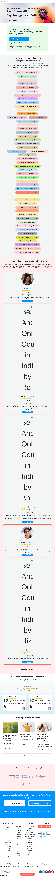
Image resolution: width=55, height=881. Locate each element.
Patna (18, 838)
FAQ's (29, 840)
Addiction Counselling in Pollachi (27, 80)
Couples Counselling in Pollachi (27, 125)
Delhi (8, 827)
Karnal (19, 836)
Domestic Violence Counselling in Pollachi (27, 140)
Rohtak (19, 830)
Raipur (8, 854)
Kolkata (8, 834)
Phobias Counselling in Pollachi (27, 222)
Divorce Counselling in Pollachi (27, 136)
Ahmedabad (8, 846)
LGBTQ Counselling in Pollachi (27, 170)
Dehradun (18, 826)
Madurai (19, 849)
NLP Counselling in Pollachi (27, 203)
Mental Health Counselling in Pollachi (27, 188)
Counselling (30, 830)
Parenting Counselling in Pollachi (27, 214)
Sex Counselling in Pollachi (27, 241)
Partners (30, 850)
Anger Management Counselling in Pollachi (27, 95)
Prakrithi (23, 542)
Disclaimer (29, 848)
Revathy (23, 396)
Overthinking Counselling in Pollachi (27, 207)
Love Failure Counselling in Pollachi (27, 177)
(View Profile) (30, 288)
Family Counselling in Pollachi (17, 151)
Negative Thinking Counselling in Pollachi (27, 200)
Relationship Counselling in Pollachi (27, 237)
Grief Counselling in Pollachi (37, 151)
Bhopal (19, 851)
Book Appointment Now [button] (20, 39)
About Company (30, 826)
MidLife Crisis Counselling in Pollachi (27, 192)
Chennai (8, 829)
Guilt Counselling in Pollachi (27, 155)
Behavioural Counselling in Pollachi (27, 102)
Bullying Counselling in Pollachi (27, 114)
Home (9, 20)
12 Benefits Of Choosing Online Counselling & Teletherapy (42, 737)
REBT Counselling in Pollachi (27, 233)
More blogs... (27, 756)
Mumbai (8, 840)
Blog (30, 852)
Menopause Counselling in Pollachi (27, 185)
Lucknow (8, 852)
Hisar (19, 832)
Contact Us (30, 854)
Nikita (23, 650)
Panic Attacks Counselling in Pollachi (27, 211)
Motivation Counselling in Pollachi (27, 196)
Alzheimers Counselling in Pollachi (27, 91)
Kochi (18, 828)
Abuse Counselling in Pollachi (27, 76)
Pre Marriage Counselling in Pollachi (27, 229)
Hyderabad (8, 842)
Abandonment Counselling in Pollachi (27, 72)
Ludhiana (8, 857)
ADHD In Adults (25, 735)
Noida (8, 832)
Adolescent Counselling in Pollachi (27, 87)
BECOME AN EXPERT (45, 826)
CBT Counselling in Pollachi (38, 117)
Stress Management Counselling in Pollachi (27, 248)
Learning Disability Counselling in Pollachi (27, 166)
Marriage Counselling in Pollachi (27, 181)
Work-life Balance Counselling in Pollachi (27, 252)
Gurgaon (8, 844)
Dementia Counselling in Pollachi (27, 128)
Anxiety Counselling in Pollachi (27, 99)
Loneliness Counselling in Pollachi (27, 173)
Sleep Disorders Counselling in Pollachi (27, 244)
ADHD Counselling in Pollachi (27, 84)
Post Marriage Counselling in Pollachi (27, 226)
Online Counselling (30, 834)
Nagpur (19, 840)
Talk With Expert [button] (27, 301)
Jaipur (8, 848)
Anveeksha (23, 507)
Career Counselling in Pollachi (17, 117)
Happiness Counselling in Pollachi (27, 158)
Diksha (24, 289)
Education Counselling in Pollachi (27, 147)
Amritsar (19, 847)
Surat (8, 850)
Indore (19, 845)
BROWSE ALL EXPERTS (27, 669)
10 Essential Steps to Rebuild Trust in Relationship (9, 736)
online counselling (21, 63)
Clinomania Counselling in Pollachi (27, 121)
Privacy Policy (29, 842)
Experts (30, 828)
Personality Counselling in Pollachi (27, 218)
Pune (8, 838)
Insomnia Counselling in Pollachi (27, 162)
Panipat (19, 834)
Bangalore (8, 836)
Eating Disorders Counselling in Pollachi (27, 143)
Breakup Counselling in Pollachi (27, 110)
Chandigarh (19, 853)
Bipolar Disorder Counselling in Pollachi (27, 106)
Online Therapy (30, 832)
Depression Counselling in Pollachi (27, 132)
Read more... (7, 748)
